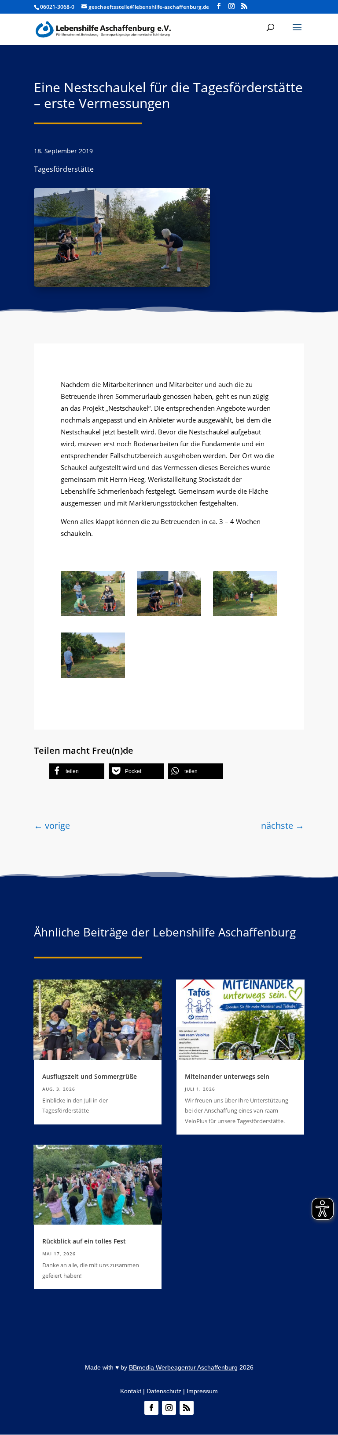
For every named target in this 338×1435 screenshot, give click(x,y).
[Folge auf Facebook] (151, 1408)
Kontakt (130, 1391)
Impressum (202, 1391)
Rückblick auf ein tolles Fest (84, 1241)
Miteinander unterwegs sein (227, 1076)
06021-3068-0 (57, 7)
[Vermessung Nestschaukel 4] (93, 675)
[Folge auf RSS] (187, 1408)
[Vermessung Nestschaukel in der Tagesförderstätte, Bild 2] (169, 613)
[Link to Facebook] (219, 6)
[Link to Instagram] (231, 6)
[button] (297, 33)
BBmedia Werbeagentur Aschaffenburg (183, 1367)
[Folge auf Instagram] (169, 1408)
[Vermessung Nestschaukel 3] (93, 613)
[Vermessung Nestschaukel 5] (245, 613)
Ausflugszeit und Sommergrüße (89, 1076)
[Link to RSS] (244, 6)
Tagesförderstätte (64, 169)
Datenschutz (164, 1391)
